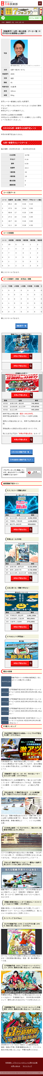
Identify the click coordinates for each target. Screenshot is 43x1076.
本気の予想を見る (20, 356)
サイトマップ (8, 918)
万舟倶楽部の (21, 460)
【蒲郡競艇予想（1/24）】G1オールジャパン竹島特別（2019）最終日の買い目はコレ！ (22, 1008)
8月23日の (21, 452)
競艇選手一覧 (21, 326)
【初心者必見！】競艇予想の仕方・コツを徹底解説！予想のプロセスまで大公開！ (22, 793)
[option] (21, 11)
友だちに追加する (35, 18)
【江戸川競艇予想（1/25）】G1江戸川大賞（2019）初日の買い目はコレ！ (22, 925)
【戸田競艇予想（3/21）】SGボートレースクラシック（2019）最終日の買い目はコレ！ (22, 966)
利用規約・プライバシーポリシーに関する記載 (21, 1063)
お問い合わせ (15, 1066)
